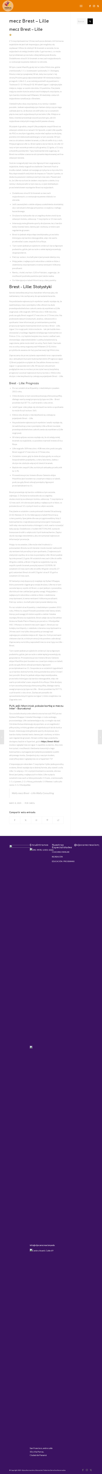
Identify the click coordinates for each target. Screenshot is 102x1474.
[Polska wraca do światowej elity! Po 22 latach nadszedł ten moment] (2, 737)
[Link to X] (98, 6)
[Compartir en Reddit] (58, 820)
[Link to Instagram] (94, 6)
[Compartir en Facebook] (14, 820)
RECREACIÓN (57, 857)
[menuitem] (81, 5)
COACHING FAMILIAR (60, 852)
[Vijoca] (8, 6)
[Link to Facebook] (90, 6)
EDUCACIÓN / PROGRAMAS (63, 861)
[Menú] (81, 5)
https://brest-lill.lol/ (50, 741)
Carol (32, 803)
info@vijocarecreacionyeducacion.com (47, 1245)
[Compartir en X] (25, 820)
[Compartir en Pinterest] (47, 820)
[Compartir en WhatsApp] (36, 820)
